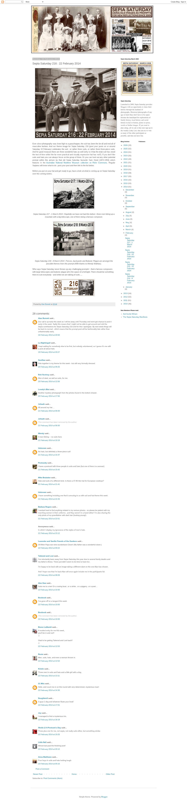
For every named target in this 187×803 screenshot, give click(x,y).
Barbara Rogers (45, 507)
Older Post (110, 774)
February (129, 233)
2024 (126, 152)
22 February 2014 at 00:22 (49, 548)
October (129, 201)
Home (74, 774)
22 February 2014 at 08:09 (49, 575)
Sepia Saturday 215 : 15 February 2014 (129, 266)
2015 (126, 183)
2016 (126, 180)
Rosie (40, 654)
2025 (126, 149)
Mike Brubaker (44, 478)
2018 (126, 173)
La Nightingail (44, 343)
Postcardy (42, 463)
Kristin (41, 669)
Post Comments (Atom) (53, 778)
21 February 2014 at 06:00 (49, 411)
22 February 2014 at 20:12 (49, 749)
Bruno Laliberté (45, 627)
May (128, 222)
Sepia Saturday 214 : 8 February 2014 (129, 278)
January (129, 287)
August (129, 212)
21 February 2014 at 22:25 (49, 499)
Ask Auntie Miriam (130, 314)
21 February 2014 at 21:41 (49, 484)
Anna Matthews (45, 757)
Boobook (42, 598)
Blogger (104, 797)
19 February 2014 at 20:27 (49, 352)
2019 (126, 169)
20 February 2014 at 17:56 (49, 396)
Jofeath (41, 404)
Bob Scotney (43, 375)
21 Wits (41, 684)
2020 (126, 166)
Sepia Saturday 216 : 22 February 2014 (129, 254)
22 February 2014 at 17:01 (49, 705)
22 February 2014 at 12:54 (49, 661)
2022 (126, 159)
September (130, 206)
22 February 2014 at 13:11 (49, 676)
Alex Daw (42, 583)
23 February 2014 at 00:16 (49, 764)
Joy (39, 713)
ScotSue (41, 360)
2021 (126, 162)
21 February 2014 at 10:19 (49, 440)
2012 (126, 297)
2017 (126, 176)
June (128, 219)
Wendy (41, 433)
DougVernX (43, 698)
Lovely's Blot (43, 389)
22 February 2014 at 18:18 (49, 720)
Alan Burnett (43, 318)
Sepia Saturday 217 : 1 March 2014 (129, 242)
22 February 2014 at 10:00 (49, 590)
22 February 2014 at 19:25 (49, 734)
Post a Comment (42, 769)
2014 (126, 187)
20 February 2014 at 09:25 (49, 367)
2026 (126, 145)
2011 (126, 300)
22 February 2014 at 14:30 (49, 690)
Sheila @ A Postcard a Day (49, 728)
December (130, 190)
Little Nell (42, 742)
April (128, 226)
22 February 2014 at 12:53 (49, 646)
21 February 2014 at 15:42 (49, 470)
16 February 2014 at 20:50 (49, 335)
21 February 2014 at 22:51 (49, 519)
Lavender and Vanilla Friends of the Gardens (57, 541)
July (127, 216)
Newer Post (37, 774)
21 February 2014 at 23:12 (49, 533)
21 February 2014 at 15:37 (49, 455)
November (130, 195)
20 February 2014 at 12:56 (49, 381)
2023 (126, 156)
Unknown (42, 448)
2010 (126, 304)
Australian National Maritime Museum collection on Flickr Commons (76, 163)
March (128, 229)
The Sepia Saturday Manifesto (135, 317)
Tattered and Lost (46, 556)
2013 (126, 293)
